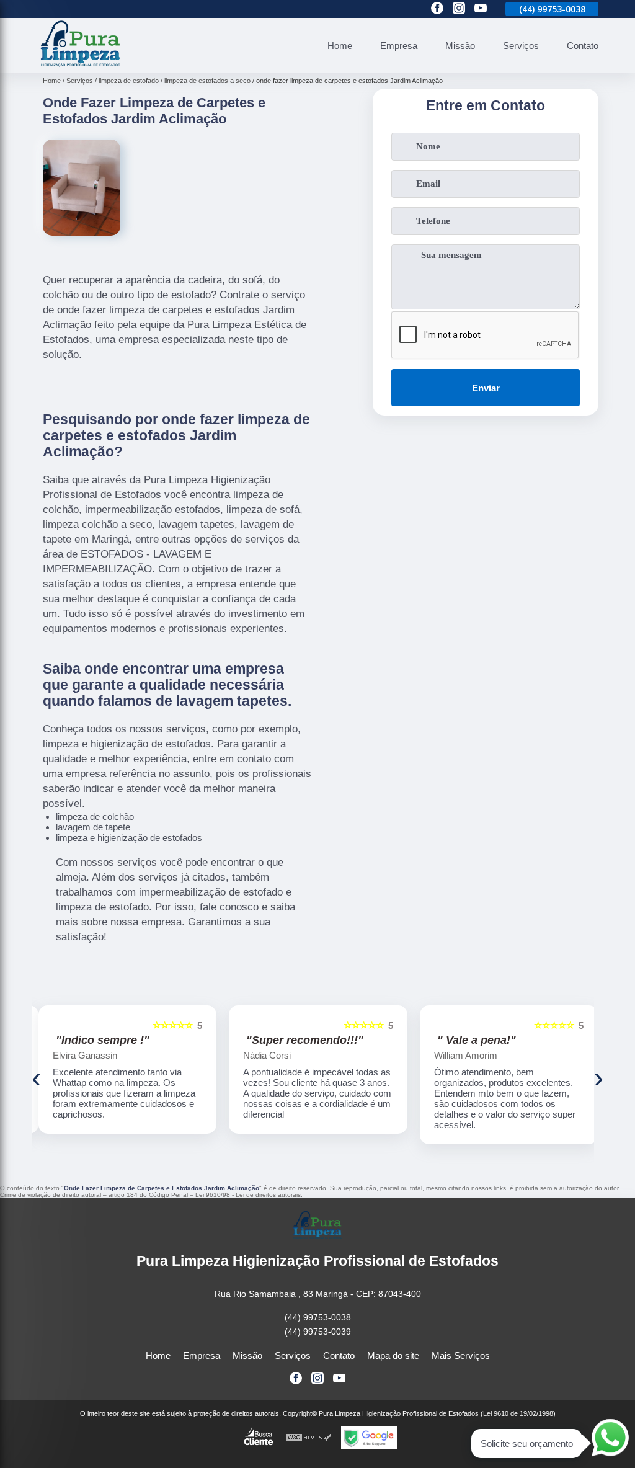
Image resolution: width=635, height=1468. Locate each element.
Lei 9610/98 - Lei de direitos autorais (248, 1194)
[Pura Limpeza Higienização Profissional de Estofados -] (81, 65)
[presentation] (36, 1078)
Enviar (486, 388)
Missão (460, 45)
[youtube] (480, 9)
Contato (582, 45)
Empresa (398, 45)
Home (339, 45)
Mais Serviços (461, 1355)
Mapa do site (393, 1355)
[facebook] (437, 9)
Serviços (521, 45)
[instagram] (459, 9)
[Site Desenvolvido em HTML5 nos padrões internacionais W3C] (309, 1438)
